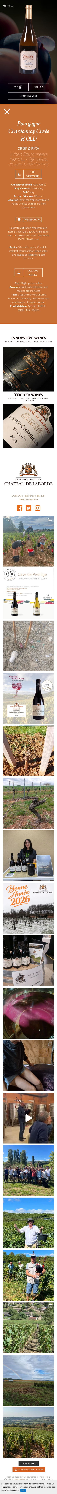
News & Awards (28, 499)
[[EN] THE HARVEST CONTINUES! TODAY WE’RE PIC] (28, 1380)
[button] (18, 87)
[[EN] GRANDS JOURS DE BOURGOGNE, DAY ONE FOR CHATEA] (28, 855)
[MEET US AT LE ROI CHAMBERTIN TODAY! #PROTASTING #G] (28, 960)
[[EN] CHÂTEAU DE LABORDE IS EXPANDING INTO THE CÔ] (28, 1327)
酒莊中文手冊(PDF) (35, 495)
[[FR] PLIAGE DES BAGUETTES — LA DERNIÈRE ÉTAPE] (28, 803)
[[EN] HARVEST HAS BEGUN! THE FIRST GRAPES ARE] (28, 541)
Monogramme (20, 1479)
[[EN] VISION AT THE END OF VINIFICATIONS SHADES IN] (28, 1013)
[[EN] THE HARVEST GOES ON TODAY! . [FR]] (28, 1223)
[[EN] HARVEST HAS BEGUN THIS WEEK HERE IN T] (28, 1432)
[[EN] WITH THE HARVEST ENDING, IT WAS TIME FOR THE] (28, 1118)
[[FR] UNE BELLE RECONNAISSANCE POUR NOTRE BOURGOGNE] (28, 698)
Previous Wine (28, 96)
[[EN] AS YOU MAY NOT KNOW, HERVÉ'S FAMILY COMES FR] (28, 1275)
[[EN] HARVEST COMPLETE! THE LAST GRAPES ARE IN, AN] (28, 1170)
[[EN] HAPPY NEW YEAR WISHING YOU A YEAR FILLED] (28, 908)
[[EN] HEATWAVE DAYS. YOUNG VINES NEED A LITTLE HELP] (28, 646)
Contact (17, 495)
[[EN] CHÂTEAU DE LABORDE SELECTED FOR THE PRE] (28, 593)
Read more (14, 1490)
